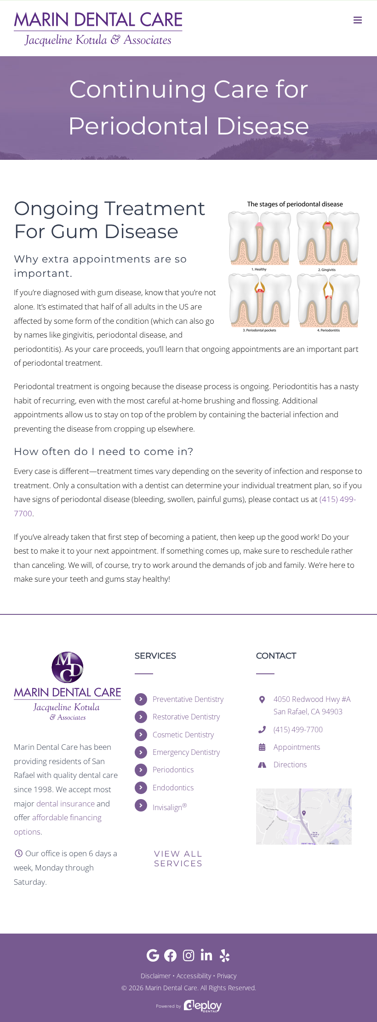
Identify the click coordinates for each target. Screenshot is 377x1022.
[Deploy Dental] (203, 1006)
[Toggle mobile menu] (358, 20)
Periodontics (173, 770)
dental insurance (65, 803)
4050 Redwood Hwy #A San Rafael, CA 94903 (312, 705)
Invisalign (170, 806)
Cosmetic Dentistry (183, 735)
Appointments (297, 747)
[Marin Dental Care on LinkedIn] (207, 957)
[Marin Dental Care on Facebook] (171, 957)
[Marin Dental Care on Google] (153, 957)
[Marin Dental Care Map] (304, 792)
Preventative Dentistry (188, 699)
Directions (290, 764)
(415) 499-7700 (298, 729)
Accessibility (194, 975)
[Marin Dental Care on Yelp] (225, 957)
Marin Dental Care (171, 987)
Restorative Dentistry (186, 717)
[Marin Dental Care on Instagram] (189, 957)
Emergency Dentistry (186, 752)
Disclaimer (156, 975)
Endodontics (173, 788)
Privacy (226, 975)
